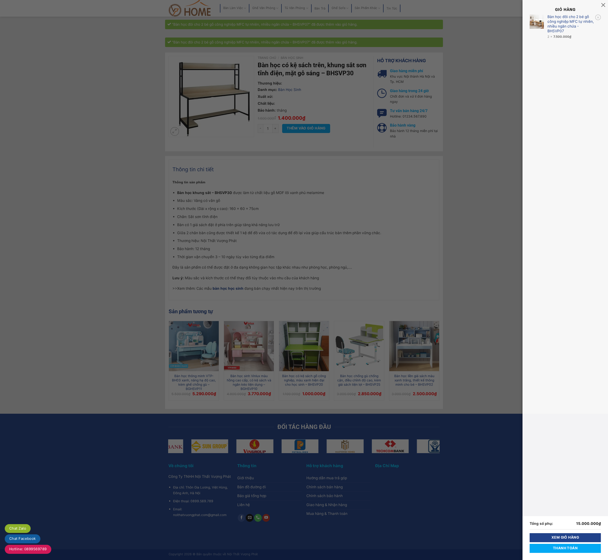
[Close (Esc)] (603, 4)
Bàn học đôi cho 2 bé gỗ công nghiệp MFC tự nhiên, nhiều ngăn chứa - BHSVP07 (570, 23)
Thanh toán (565, 548)
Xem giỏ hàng (565, 537)
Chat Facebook (22, 538)
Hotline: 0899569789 (28, 549)
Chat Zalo (17, 528)
